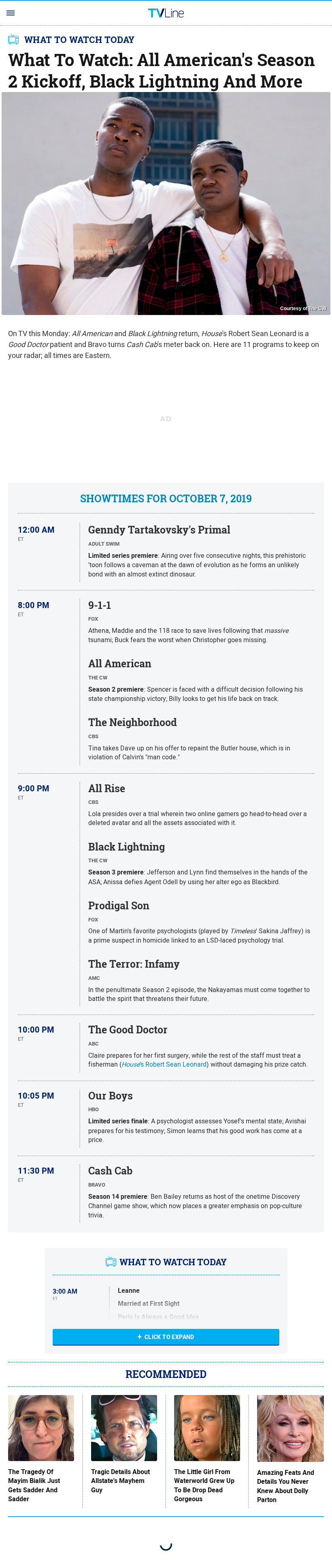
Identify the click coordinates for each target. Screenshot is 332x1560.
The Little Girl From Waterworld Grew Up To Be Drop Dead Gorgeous (204, 1486)
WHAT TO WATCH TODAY (79, 40)
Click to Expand (169, 1337)
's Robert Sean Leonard (163, 1064)
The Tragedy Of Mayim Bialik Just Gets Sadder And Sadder (34, 1486)
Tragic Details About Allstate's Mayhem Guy (120, 1481)
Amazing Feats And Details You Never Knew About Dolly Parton (285, 1486)
